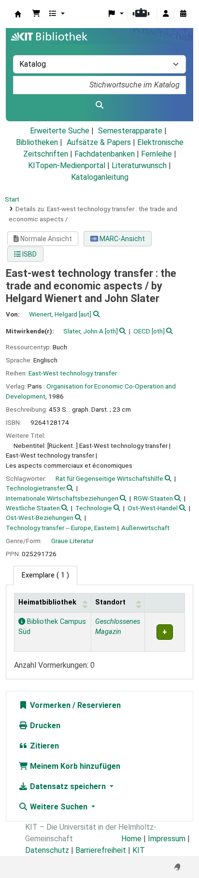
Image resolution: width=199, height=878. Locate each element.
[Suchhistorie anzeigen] (183, 14)
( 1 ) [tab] (45, 575)
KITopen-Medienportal (66, 165)
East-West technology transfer (72, 373)
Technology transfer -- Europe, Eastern (61, 528)
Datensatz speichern (68, 786)
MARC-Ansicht (121, 239)
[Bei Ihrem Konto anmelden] (165, 14)
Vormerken (49, 705)
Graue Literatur (72, 541)
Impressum (166, 838)
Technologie (93, 508)
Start (12, 199)
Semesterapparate (130, 130)
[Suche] (99, 105)
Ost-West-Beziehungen (39, 517)
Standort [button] (110, 602)
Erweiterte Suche (59, 130)
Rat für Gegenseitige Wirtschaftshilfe (109, 478)
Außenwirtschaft (145, 528)
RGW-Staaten (153, 498)
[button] (36, 14)
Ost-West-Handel (153, 508)
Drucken (44, 725)
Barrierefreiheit (100, 850)
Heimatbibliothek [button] (47, 602)
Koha (17, 14)
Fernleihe (156, 153)
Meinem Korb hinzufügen (74, 766)
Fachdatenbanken (104, 153)
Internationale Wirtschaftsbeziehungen (62, 498)
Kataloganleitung (99, 177)
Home (131, 838)
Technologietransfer (35, 488)
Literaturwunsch (139, 165)
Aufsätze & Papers (99, 142)
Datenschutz (47, 850)
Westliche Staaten (33, 508)
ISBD (29, 254)
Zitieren (43, 745)
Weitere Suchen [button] (58, 806)
